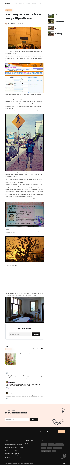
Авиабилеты (51, 444)
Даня (49, 451)
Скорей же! (61, 431)
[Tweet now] (63, 463)
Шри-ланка (21, 3)
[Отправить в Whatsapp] (43, 348)
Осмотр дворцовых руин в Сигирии (59, 27)
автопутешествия (59, 444)
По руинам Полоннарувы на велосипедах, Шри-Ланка (59, 34)
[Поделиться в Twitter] (41, 348)
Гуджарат (44, 451)
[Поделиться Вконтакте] (37, 348)
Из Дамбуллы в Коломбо (58, 15)
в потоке (49, 447)
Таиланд (28, 3)
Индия (15, 3)
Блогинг (43, 447)
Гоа (60, 447)
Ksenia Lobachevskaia (24, 354)
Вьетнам (34, 3)
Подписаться (36, 334)
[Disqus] (24, 385)
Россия (39, 3)
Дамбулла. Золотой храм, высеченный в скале (59, 21)
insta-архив (44, 444)
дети (54, 451)
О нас (26, 443)
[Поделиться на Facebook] (39, 348)
